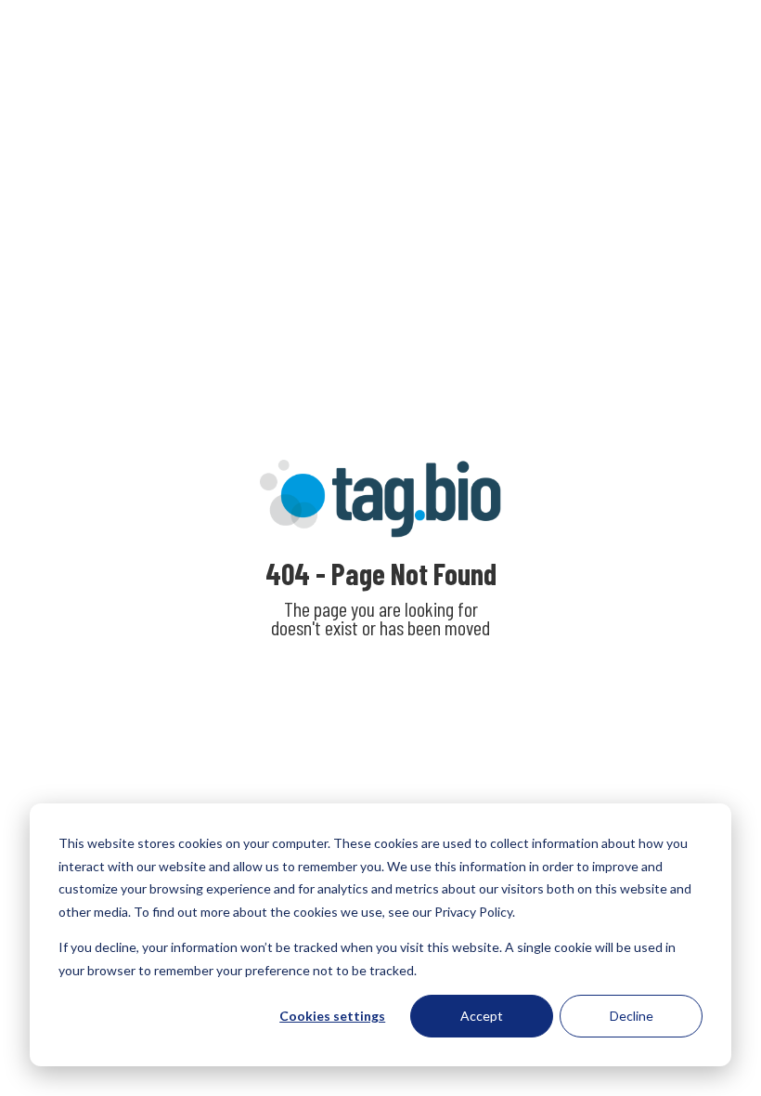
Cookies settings (332, 1016)
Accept (481, 1016)
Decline (631, 1016)
